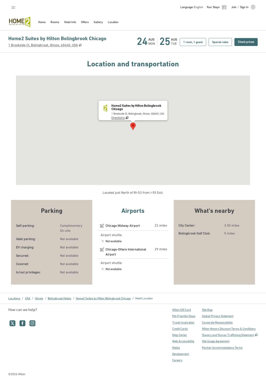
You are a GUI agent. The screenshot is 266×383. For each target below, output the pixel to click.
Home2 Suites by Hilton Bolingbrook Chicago (103, 298)
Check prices (248, 41)
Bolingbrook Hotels (59, 298)
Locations (14, 298)
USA (27, 298)
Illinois (39, 298)
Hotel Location (144, 298)
